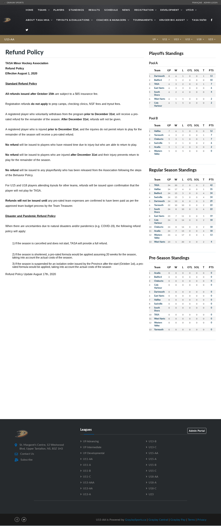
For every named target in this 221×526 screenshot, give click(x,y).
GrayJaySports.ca (135, 520)
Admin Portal (197, 431)
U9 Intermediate (92, 447)
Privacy (201, 520)
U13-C (152, 447)
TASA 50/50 (199, 20)
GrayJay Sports (15, 2)
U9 (155, 39)
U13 (176, 39)
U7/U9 (190, 9)
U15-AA (9, 39)
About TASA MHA (37, 20)
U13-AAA (88, 482)
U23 (211, 39)
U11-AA (88, 459)
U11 (165, 39)
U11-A (87, 464)
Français (197, 2)
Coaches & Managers (111, 20)
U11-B (87, 470)
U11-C (87, 476)
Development (169, 9)
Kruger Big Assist (172, 20)
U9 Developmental (93, 453)
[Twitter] (27, 30)
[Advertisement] (182, 367)
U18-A (152, 482)
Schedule (111, 9)
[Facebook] (212, 20)
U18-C (152, 488)
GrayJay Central (158, 520)
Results (94, 9)
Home (29, 9)
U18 (199, 39)
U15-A (152, 459)
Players (58, 9)
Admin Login (211, 2)
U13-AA (88, 488)
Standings (76, 9)
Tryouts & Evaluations (73, 20)
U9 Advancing (91, 441)
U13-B (152, 441)
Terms (191, 520)
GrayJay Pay (177, 520)
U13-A (87, 494)
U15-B (152, 464)
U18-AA (153, 476)
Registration (143, 9)
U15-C (152, 470)
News (126, 9)
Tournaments (143, 20)
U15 (188, 39)
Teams (42, 9)
